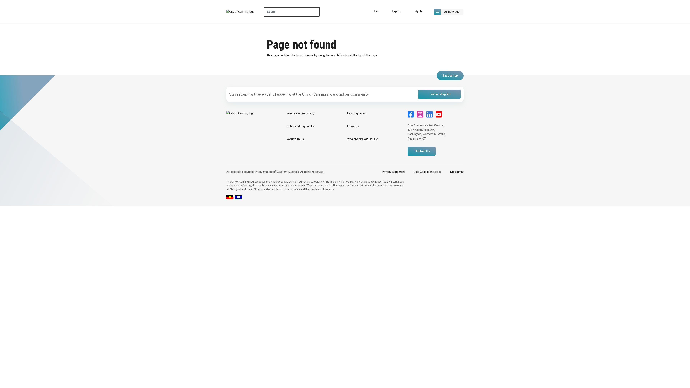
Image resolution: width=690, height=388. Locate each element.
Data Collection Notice (427, 172)
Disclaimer (457, 172)
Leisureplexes (356, 113)
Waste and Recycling (300, 113)
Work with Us (295, 139)
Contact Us (422, 151)
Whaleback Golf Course (362, 139)
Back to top (450, 75)
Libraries (353, 126)
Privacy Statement (393, 172)
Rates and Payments (300, 126)
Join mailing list (440, 94)
